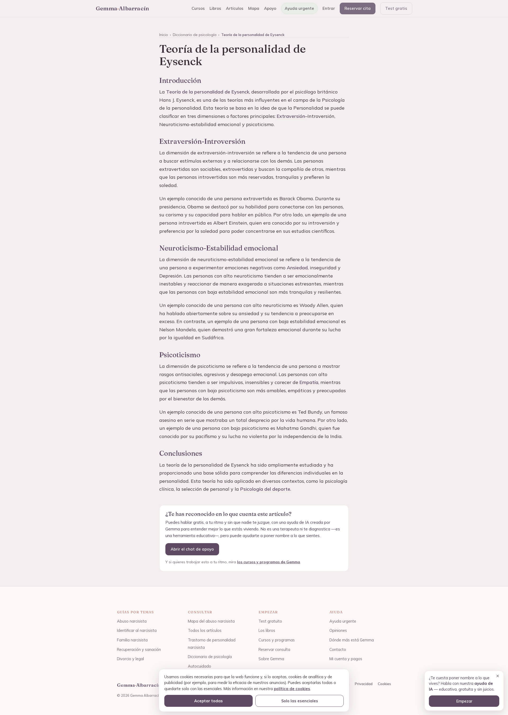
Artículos (234, 8)
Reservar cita (357, 8)
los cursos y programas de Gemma (268, 562)
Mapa (253, 8)
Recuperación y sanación (139, 649)
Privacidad (364, 683)
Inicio (163, 34)
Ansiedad (297, 268)
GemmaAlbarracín (122, 8)
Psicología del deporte (265, 489)
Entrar (329, 8)
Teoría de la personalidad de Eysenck (207, 92)
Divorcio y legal (130, 658)
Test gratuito (270, 621)
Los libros (266, 630)
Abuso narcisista (132, 621)
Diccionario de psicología (194, 34)
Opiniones (338, 630)
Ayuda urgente (299, 8)
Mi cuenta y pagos (345, 658)
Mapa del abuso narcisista (211, 621)
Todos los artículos (204, 630)
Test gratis (396, 8)
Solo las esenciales (299, 700)
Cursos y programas (276, 639)
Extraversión (291, 116)
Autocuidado (199, 666)
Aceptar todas (208, 700)
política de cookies (292, 688)
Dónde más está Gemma (351, 639)
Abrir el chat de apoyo (192, 549)
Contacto (337, 649)
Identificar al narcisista (137, 630)
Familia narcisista (132, 639)
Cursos (198, 8)
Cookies (384, 683)
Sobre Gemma (271, 658)
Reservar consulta (274, 649)
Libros (215, 8)
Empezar (464, 701)
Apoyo (270, 8)
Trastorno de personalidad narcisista (211, 643)
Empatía (309, 382)
